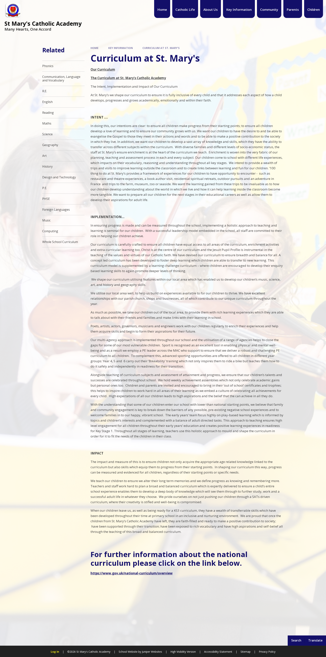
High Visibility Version (183, 651)
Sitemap (246, 651)
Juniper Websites (152, 651)
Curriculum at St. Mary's (161, 48)
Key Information (120, 48)
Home (94, 48)
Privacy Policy (267, 651)
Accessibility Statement (218, 651)
